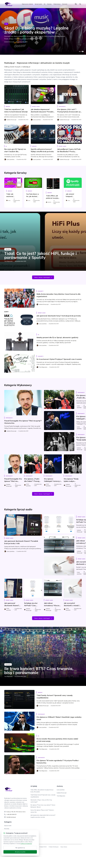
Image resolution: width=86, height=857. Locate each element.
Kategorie (8, 822)
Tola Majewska (8, 261)
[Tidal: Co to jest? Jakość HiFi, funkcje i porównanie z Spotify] (43, 241)
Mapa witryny (64, 846)
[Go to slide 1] (79, 51)
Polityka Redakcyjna (54, 846)
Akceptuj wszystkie (20, 852)
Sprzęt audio (38, 4)
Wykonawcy (56, 4)
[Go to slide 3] (82, 51)
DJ (44, 4)
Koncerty (64, 4)
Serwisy (49, 4)
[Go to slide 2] (81, 51)
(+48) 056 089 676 (11, 814)
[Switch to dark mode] (80, 4)
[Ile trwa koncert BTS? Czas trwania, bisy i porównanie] (43, 656)
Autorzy (60, 786)
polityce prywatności (26, 843)
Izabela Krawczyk (9, 42)
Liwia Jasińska (60, 790)
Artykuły (34, 786)
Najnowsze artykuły (27, 4)
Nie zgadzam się (20, 847)
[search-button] (76, 4)
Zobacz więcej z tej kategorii (42, 277)
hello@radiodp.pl (11, 817)
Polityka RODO (43, 846)
